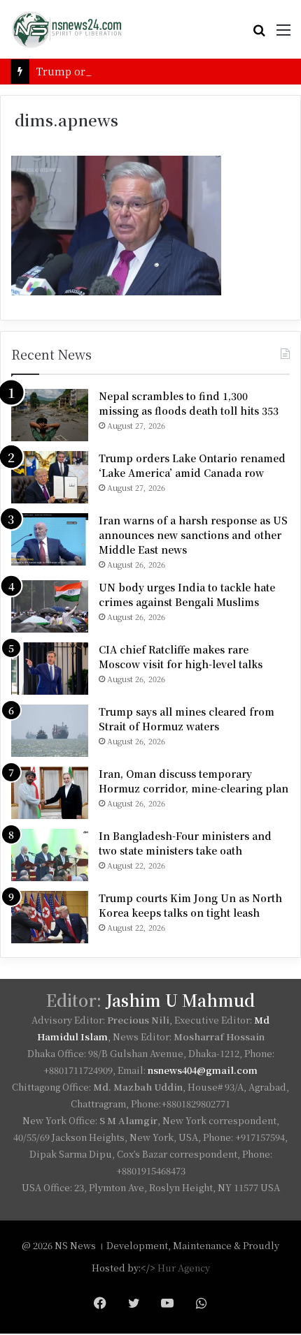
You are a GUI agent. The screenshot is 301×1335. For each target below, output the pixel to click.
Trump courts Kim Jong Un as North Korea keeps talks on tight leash (190, 905)
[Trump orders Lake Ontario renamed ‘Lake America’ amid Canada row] (49, 477)
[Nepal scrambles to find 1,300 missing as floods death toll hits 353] (49, 415)
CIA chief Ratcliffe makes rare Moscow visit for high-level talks (180, 656)
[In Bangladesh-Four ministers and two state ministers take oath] (49, 855)
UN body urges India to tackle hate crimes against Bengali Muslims (187, 594)
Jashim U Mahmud (180, 1000)
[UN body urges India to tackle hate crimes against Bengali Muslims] (49, 606)
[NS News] (66, 29)
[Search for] (259, 34)
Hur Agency (184, 1267)
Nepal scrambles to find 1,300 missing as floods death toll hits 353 (189, 403)
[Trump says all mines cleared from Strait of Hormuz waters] (49, 731)
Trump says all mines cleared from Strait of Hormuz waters (186, 719)
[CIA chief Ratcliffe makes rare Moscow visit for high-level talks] (49, 668)
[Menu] (283, 34)
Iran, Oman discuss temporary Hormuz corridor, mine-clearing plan (193, 781)
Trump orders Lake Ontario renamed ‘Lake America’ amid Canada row (192, 465)
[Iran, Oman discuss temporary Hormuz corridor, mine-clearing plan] (49, 793)
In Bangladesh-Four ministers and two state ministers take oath (185, 843)
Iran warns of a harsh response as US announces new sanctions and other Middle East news (193, 534)
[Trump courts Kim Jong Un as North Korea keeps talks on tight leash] (49, 917)
